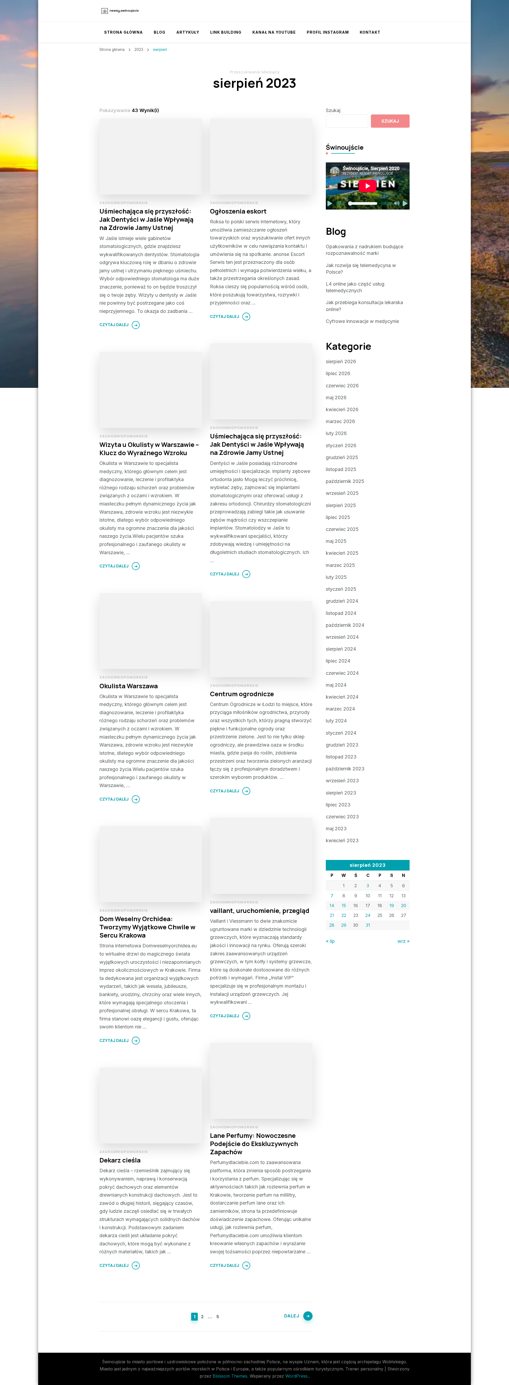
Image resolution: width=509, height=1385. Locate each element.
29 (343, 925)
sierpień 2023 (341, 793)
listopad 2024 (341, 613)
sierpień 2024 (341, 649)
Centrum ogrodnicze (242, 694)
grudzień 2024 (342, 601)
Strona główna (123, 32)
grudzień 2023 (342, 745)
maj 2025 (336, 541)
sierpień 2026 (341, 361)
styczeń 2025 (341, 589)
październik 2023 (345, 768)
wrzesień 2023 (342, 780)
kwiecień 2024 (342, 697)
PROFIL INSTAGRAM (328, 32)
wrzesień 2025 (342, 493)
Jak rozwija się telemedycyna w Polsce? (361, 269)
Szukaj (333, 110)
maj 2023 (336, 828)
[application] (368, 186)
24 (368, 915)
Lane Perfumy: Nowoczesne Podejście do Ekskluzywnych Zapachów (254, 1143)
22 (343, 915)
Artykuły (187, 32)
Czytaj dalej (114, 324)
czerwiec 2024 (342, 673)
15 (344, 905)
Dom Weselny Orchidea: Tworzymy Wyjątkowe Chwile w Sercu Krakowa (147, 927)
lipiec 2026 (338, 373)
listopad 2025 (341, 469)
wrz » (403, 941)
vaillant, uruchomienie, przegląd (259, 910)
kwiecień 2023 (342, 840)
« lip (330, 941)
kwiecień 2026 (342, 409)
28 (331, 925)
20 (403, 905)
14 (332, 905)
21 (332, 915)
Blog (159, 32)
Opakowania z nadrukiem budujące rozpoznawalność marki (364, 250)
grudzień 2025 (342, 457)
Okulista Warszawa (128, 686)
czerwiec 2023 (342, 816)
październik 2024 (345, 625)
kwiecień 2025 (342, 553)
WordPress (296, 1376)
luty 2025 (336, 577)
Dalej (291, 1316)
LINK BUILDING (226, 32)
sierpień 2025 (341, 505)
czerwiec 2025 (342, 529)
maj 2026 (336, 397)
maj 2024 (336, 685)
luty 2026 (336, 433)
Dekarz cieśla (120, 1160)
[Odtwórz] (330, 203)
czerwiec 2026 (342, 385)
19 (391, 905)
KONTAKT (370, 32)
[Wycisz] (397, 203)
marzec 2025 (340, 565)
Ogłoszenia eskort (238, 211)
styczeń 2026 (341, 445)
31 (368, 925)
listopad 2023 (341, 757)
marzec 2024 (340, 709)
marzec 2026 (340, 421)
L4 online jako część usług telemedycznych (355, 287)
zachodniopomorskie (123, 202)
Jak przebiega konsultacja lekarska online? (364, 306)
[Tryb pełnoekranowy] (405, 203)
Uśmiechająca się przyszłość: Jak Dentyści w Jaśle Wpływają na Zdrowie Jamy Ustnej (146, 219)
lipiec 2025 (338, 517)
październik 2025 (345, 481)
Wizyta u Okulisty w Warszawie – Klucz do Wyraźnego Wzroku (149, 448)
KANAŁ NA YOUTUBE (274, 32)
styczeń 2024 (341, 733)
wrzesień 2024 (342, 637)
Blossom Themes (230, 1376)
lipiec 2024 (338, 661)
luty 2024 (336, 720)
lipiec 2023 (338, 804)
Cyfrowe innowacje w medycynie (362, 321)
